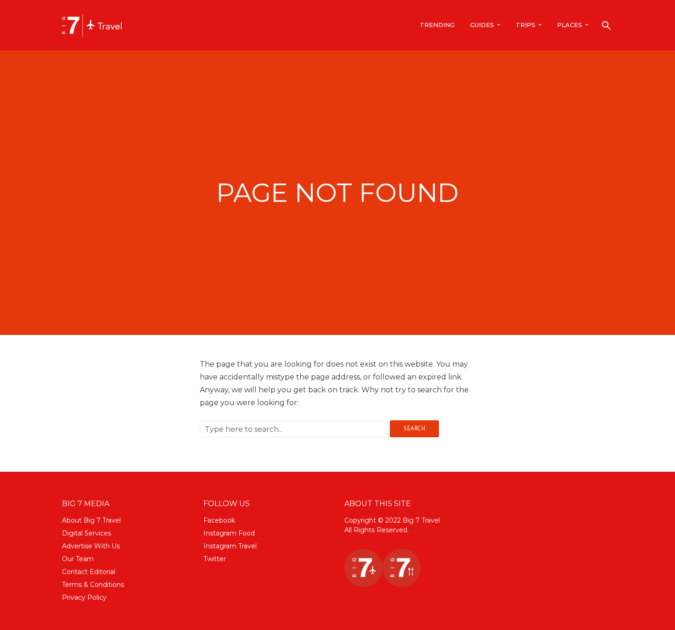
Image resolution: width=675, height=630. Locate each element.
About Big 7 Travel (91, 520)
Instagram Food (229, 533)
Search (414, 428)
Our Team (78, 559)
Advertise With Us (91, 546)
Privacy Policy (84, 597)
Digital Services (86, 533)
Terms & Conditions (93, 584)
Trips (525, 24)
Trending (437, 24)
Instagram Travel (230, 546)
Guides (482, 24)
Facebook (219, 520)
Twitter (214, 559)
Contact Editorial (88, 572)
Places (569, 24)
